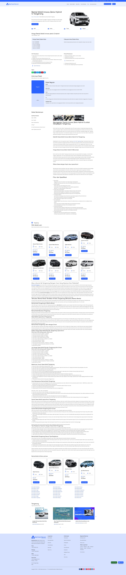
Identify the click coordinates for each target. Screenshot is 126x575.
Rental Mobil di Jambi (56, 494)
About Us (94, 0)
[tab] (38, 86)
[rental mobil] (58, 120)
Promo (111, 0)
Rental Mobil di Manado (78, 487)
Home (68, 4)
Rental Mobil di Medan (78, 488)
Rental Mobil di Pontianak (79, 494)
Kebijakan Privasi (67, 552)
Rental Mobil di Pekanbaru (79, 493)
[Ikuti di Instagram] (83, 569)
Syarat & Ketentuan (67, 540)
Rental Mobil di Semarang (36, 493)
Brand (108, 0)
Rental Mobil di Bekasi (56, 487)
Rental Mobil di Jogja (35, 490)
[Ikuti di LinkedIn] (92, 569)
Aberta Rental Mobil (35, 524)
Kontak (97, 0)
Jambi (35, 477)
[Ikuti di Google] (85, 569)
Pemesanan (66, 537)
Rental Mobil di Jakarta (35, 488)
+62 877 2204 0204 (35, 551)
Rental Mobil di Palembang (79, 491)
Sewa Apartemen (93, 4)
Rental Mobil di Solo (78, 497)
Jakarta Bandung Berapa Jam (82, 521)
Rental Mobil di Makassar (57, 496)
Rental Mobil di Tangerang (36, 497)
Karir (64, 554)
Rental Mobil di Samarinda (79, 496)
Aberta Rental (56, 524)
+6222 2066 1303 (35, 547)
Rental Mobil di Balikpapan (57, 488)
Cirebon (67, 474)
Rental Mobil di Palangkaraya (79, 490)
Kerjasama (65, 549)
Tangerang (36, 222)
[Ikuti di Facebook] (79, 569)
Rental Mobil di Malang (56, 497)
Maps (32, 564)
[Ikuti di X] (81, 569)
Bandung (83, 476)
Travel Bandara (83, 4)
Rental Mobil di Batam (56, 493)
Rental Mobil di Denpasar (36, 491)
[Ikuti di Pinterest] (86, 569)
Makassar (51, 473)
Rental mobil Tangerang (35, 285)
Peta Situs (65, 557)
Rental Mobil (72, 4)
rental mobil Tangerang (77, 141)
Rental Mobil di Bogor (35, 496)
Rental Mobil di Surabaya (36, 494)
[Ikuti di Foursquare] (93, 569)
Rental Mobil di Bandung (35, 487)
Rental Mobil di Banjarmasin (57, 491)
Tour (88, 4)
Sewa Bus (77, 4)
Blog (113, 0)
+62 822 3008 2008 (35, 555)
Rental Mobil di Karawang (57, 490)
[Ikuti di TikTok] (88, 569)
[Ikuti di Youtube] (90, 569)
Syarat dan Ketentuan (103, 0)
